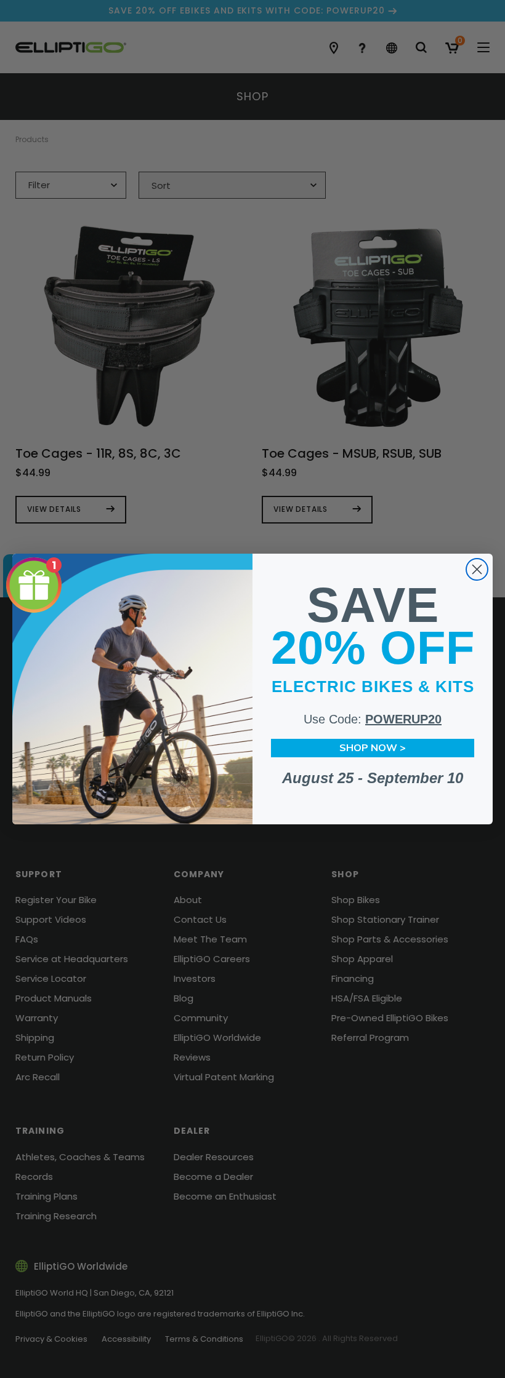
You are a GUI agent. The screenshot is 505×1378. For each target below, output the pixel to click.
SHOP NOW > (372, 748)
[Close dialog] (477, 569)
